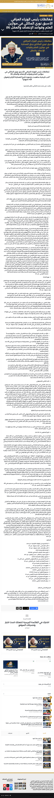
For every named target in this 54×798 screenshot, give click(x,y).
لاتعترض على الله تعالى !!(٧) (27, 670)
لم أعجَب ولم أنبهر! (37, 697)
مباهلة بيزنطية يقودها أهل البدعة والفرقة (31, 704)
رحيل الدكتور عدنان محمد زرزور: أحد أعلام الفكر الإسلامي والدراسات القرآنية (23, 744)
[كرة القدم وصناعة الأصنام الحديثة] (47, 712)
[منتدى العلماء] (43, 6)
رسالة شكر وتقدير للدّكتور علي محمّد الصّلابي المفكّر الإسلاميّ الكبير (11, 671)
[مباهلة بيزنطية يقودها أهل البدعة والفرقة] (47, 706)
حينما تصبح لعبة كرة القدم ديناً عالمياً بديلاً (31, 716)
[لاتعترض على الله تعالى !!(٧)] (27, 664)
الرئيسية (50, 11)
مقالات (46, 11)
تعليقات (10, 733)
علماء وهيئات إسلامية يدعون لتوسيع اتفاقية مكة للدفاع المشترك (32, 1)
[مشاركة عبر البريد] (20, 608)
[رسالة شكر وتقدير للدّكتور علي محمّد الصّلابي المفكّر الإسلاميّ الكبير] (10, 664)
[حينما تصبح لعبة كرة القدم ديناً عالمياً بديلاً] (47, 718)
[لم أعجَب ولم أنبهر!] (47, 699)
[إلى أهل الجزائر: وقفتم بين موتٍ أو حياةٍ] (43, 665)
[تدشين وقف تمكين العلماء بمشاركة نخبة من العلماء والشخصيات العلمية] (47, 765)
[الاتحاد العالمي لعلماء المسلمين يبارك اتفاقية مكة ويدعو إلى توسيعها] (24, 788)
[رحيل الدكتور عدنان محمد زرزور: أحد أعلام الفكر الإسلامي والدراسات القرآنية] (47, 746)
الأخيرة (44, 733)
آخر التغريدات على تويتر (45, 684)
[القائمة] (52, 6)
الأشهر (27, 733)
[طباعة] (17, 608)
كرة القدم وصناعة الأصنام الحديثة (33, 710)
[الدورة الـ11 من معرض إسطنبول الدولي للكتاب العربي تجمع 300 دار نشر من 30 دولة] (47, 759)
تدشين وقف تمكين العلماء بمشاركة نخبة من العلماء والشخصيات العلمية (23, 763)
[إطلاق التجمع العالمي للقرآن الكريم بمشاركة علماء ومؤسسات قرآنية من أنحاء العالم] (47, 753)
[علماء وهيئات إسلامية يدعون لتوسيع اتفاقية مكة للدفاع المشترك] (16, 786)
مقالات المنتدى (43, 15)
